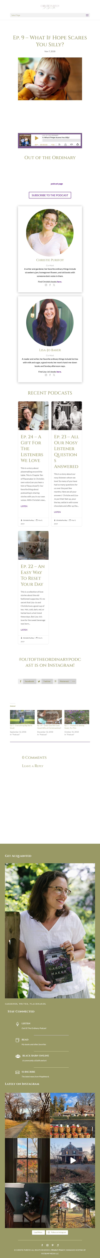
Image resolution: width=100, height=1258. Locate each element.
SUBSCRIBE (28, 1072)
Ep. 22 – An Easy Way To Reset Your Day (33, 587)
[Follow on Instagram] (47, 1245)
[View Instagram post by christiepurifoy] (47, 1134)
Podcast (24, 406)
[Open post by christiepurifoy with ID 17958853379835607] (72, 1115)
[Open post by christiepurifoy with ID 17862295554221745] (27, 1115)
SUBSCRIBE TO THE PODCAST (50, 195)
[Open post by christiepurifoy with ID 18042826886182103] (27, 1205)
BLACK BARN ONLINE (35, 1055)
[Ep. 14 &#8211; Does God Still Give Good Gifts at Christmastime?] (49, 717)
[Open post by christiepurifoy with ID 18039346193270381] (27, 1160)
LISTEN (24, 506)
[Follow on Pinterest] (53, 1245)
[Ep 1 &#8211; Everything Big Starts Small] (22, 717)
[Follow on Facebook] (42, 1245)
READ (25, 1039)
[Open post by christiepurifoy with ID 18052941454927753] (72, 1205)
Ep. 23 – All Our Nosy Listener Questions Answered (66, 463)
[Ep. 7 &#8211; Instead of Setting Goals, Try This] (76, 717)
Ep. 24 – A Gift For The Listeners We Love (33, 463)
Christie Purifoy (28, 520)
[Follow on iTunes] (58, 1245)
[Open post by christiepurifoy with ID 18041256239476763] (72, 1160)
